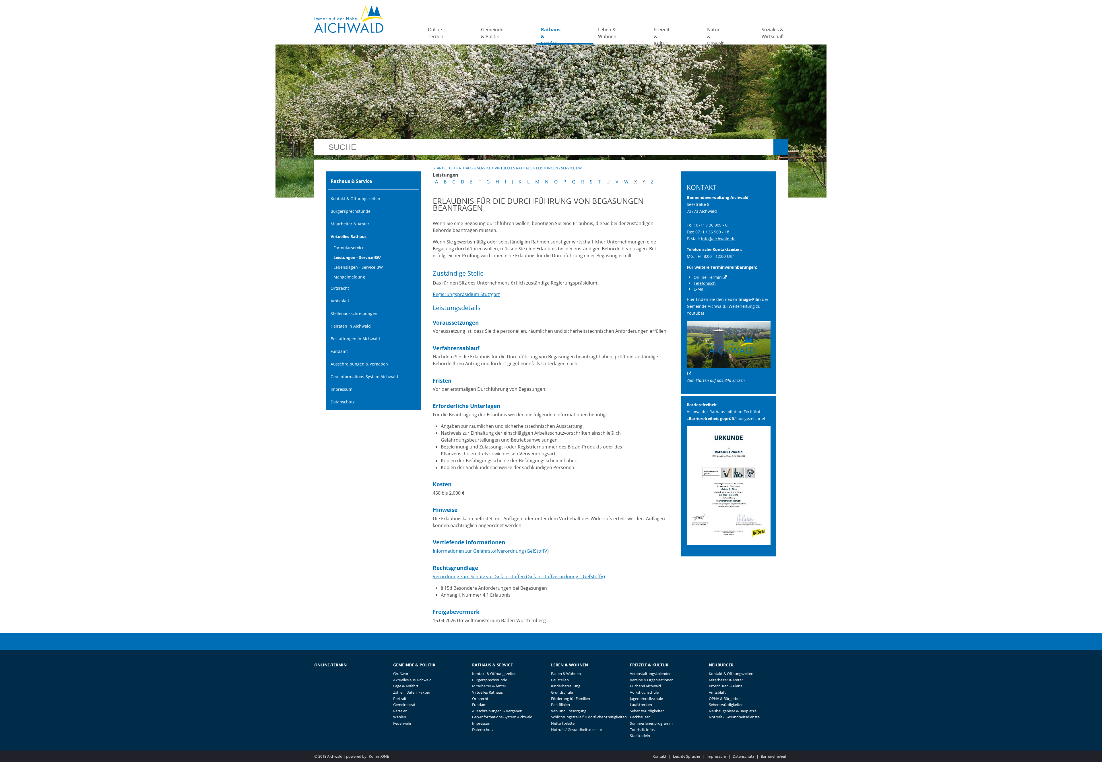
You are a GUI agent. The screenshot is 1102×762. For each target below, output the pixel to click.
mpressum (716, 756)
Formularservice (348, 247)
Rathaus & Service (550, 35)
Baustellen (560, 679)
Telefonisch (705, 283)
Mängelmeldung (349, 277)
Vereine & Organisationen (652, 679)
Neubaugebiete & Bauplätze (732, 710)
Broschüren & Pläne (725, 685)
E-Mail (700, 289)
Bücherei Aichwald (645, 685)
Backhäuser (640, 717)
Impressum (341, 389)
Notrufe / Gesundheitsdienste (576, 729)
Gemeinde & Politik (492, 33)
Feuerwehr (402, 723)
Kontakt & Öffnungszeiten (355, 198)
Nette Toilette (563, 723)
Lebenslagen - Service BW (358, 267)
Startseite (443, 168)
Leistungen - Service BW (357, 257)
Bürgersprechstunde (350, 211)
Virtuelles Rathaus (348, 236)
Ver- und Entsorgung (568, 710)
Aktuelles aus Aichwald (412, 679)
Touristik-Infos (642, 729)
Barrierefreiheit (773, 756)
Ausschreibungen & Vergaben (359, 364)
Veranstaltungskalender (650, 673)
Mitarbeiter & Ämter (350, 224)
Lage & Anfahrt (405, 685)
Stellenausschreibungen (354, 313)
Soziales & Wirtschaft (773, 33)
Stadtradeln (640, 735)
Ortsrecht (340, 288)
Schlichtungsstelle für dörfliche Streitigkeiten (589, 717)
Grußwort (401, 673)
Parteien (400, 710)
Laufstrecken (641, 704)
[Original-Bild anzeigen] (729, 543)
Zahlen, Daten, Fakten (411, 692)
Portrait (399, 698)
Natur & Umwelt (715, 35)
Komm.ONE (379, 756)
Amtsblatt (340, 300)
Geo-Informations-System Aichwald (364, 376)
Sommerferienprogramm (651, 723)
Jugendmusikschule (646, 698)
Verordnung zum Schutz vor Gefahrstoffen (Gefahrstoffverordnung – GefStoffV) (519, 576)
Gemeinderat (404, 704)
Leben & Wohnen (607, 33)
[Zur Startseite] (349, 19)
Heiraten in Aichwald (351, 326)
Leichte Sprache (686, 756)
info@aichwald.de (718, 238)
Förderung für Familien (570, 698)
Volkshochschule (644, 692)
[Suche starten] (780, 147)
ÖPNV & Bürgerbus (725, 698)
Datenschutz (343, 402)
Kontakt (659, 756)
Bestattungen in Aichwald (355, 338)
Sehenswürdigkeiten (647, 710)
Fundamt (339, 351)
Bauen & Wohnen (566, 673)
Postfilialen (560, 704)
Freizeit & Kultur (662, 35)
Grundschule (562, 692)
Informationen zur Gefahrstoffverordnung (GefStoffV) (491, 551)
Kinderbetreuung (565, 685)
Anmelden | (639, 756)
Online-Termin (435, 33)
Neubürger (721, 665)
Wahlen (399, 717)
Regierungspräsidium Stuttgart (466, 294)
